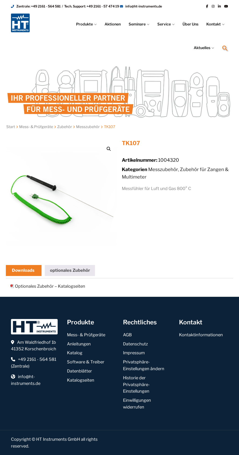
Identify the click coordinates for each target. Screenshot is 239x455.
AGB (127, 334)
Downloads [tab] (23, 270)
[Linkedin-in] (219, 6)
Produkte (84, 24)
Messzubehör (88, 127)
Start (10, 127)
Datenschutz (135, 343)
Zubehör (64, 127)
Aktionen (113, 24)
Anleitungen (79, 343)
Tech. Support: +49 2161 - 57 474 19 (91, 6)
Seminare (137, 24)
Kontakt (213, 24)
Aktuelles (202, 48)
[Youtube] (226, 6)
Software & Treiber (85, 361)
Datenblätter (79, 371)
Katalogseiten (80, 380)
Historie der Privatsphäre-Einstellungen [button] (136, 384)
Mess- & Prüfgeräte (36, 127)
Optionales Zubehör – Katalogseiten (50, 286)
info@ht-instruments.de (143, 6)
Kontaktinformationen (201, 334)
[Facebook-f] (207, 6)
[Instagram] (213, 6)
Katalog (74, 352)
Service (164, 24)
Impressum (134, 352)
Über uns (190, 24)
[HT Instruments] (30, 23)
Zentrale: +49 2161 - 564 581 (38, 6)
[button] (225, 48)
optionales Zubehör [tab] (70, 270)
